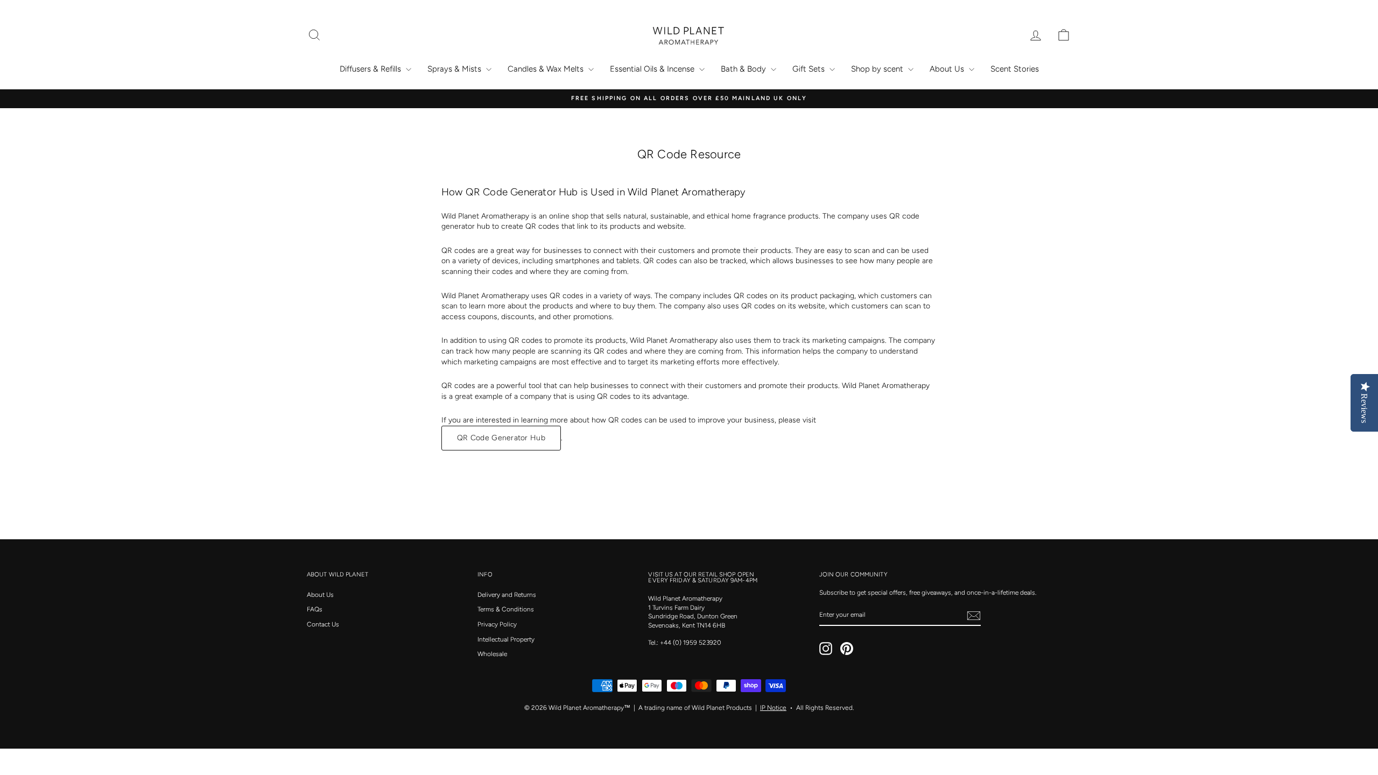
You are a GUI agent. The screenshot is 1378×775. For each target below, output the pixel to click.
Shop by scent (878, 69)
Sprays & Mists (455, 69)
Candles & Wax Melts (547, 69)
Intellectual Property (506, 639)
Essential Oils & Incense (653, 69)
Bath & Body (744, 69)
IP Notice (773, 707)
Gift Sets (809, 69)
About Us (948, 69)
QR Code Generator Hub (501, 437)
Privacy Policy (497, 624)
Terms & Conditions (505, 609)
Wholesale (492, 654)
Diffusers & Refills (371, 69)
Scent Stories (1014, 69)
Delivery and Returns (506, 594)
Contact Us (323, 624)
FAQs (314, 609)
